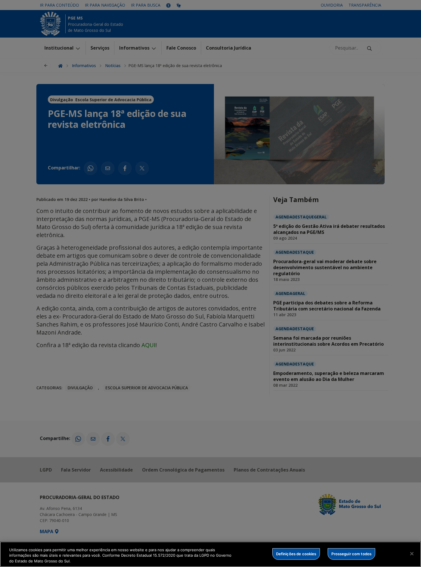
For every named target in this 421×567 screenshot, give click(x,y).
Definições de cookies (296, 553)
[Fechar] (412, 553)
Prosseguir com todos (351, 553)
